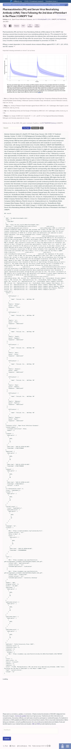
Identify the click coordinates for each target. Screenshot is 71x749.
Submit (6, 739)
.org (18, 1)
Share (13, 746)
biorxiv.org (63, 111)
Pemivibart (35, 128)
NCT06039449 (61, 19)
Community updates (20, 716)
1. (3, 98)
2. (3, 106)
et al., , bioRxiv (31, 111)
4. (3, 116)
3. (3, 111)
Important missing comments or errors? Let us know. (19, 50)
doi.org (11, 102)
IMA (33, 724)
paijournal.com (21, 118)
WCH (38, 724)
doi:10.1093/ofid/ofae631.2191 (42, 19)
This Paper (26, 128)
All (41, 128)
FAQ (29, 746)
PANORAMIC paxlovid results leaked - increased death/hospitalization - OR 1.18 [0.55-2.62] (32, 4)
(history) (53, 123)
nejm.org (12, 108)
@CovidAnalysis (22, 746)
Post (6, 746)
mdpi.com (5, 102)
